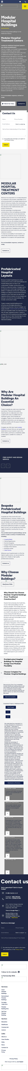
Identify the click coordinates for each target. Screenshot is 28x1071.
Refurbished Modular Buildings (5, 997)
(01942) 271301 (16, 898)
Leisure (3, 1030)
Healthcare (4, 1024)
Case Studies (5, 1039)
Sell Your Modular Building (3, 1013)
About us (4, 1036)
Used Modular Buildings (4, 991)
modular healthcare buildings (16, 308)
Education (4, 1022)
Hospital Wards (8, 539)
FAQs (3, 1042)
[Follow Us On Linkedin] (19, 972)
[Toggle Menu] (25, 6)
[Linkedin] (2, 2)
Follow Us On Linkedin (9, 972)
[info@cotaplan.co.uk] (20, 1)
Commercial (4, 1027)
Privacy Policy (10, 140)
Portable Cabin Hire (4, 1003)
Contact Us (4, 1047)
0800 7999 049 (16, 896)
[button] (8, 355)
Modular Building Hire (5, 1007)
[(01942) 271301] (26, 1)
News (3, 1045)
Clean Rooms (7, 550)
